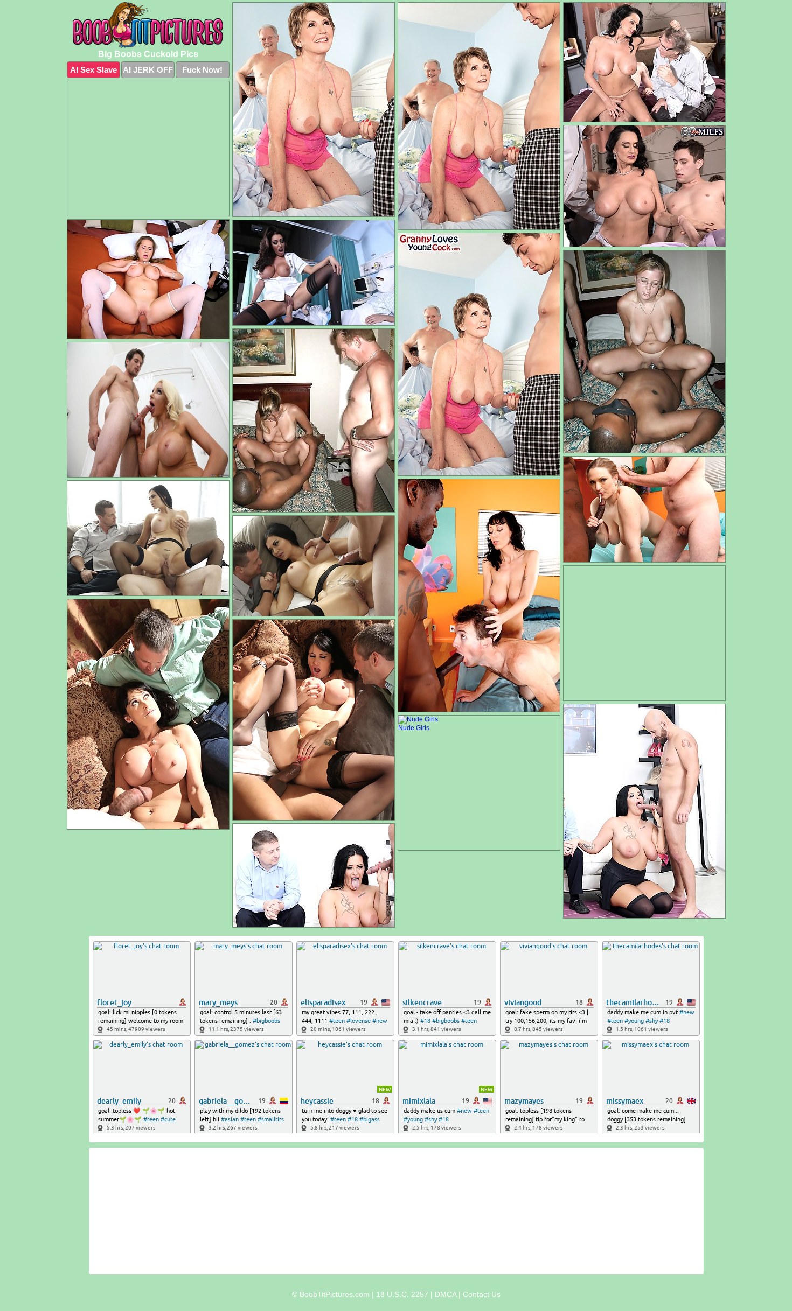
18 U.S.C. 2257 (402, 1294)
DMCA (445, 1294)
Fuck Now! (202, 69)
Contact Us (482, 1294)
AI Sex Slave (93, 69)
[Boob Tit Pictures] (148, 25)
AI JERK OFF (148, 69)
